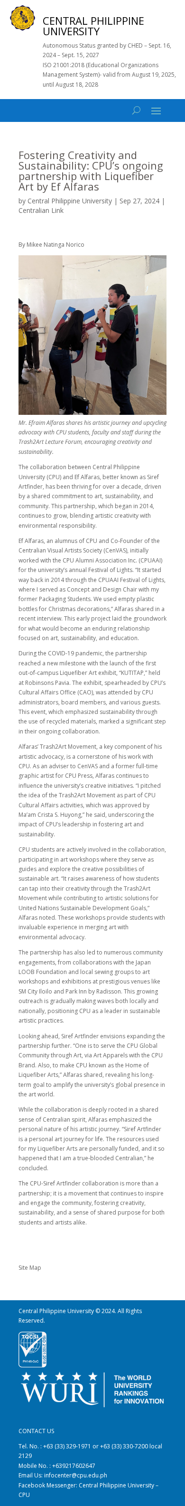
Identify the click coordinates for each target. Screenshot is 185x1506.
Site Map (29, 1268)
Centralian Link (41, 210)
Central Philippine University (70, 200)
